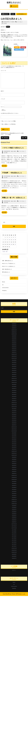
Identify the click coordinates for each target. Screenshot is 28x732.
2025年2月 (14, 350)
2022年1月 (14, 424)
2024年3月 (14, 372)
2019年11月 (14, 477)
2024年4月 (14, 370)
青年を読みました (6, 272)
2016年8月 (14, 556)
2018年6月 (14, 511)
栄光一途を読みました (7, 269)
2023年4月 (14, 394)
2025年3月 (14, 348)
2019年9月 (14, 481)
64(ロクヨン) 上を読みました (8, 266)
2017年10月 (14, 528)
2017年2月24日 (7, 176)
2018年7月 (14, 509)
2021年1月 (14, 449)
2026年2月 (14, 325)
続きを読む (4, 166)
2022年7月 (14, 412)
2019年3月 (14, 493)
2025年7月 (14, 340)
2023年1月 (14, 400)
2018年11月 (14, 501)
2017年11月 (14, 525)
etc (3, 284)
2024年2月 (14, 374)
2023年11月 (14, 380)
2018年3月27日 (7, 151)
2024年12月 (14, 354)
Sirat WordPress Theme (9, 594)
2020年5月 (14, 465)
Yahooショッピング (19, 49)
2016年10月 (14, 552)
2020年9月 (14, 457)
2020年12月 (14, 451)
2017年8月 (14, 532)
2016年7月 (14, 558)
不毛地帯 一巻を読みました (12, 173)
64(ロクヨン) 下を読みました (8, 263)
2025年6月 (14, 342)
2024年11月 (14, 356)
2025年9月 (14, 336)
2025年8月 (14, 338)
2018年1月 (14, 521)
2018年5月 (14, 513)
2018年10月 (14, 503)
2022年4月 (14, 418)
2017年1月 (14, 546)
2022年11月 (14, 404)
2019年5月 (14, 489)
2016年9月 (14, 554)
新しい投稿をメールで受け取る (9, 124)
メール (3, 98)
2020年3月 (14, 469)
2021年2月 (14, 447)
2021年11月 (14, 428)
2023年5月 (14, 392)
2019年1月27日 (6, 21)
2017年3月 (14, 542)
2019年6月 (14, 487)
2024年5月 (14, 368)
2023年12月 (14, 378)
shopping (4, 290)
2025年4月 (14, 346)
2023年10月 (14, 382)
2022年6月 (14, 414)
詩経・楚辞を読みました (7, 260)
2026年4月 (14, 323)
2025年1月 (14, 352)
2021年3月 (14, 445)
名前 (2, 91)
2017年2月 (14, 544)
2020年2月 (14, 471)
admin (13, 21)
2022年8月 (14, 410)
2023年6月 (14, 390)
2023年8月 (14, 386)
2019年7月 (14, 485)
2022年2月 (14, 422)
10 (9, 239)
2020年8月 (14, 459)
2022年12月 (14, 402)
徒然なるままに (14, 2)
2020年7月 (14, 461)
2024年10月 (14, 358)
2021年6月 (14, 439)
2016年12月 (14, 548)
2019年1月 (14, 497)
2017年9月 (14, 530)
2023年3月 (14, 396)
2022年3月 (14, 420)
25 (11, 244)
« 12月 (3, 251)
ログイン (14, 570)
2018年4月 (14, 515)
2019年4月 (14, 491)
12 (13, 239)
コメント (3, 70)
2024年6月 (14, 366)
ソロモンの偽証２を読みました (13, 148)
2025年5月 (14, 344)
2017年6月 (14, 536)
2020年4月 (14, 467)
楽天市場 (23, 47)
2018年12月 (14, 499)
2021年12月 (14, 426)
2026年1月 (14, 327)
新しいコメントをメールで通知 (9, 121)
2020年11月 (14, 453)
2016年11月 (14, 550)
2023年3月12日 (7, 201)
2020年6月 (14, 463)
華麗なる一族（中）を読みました (13, 197)
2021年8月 (14, 435)
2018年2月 (14, 519)
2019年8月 (14, 483)
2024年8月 (14, 362)
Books (12, 14)
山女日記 (15, 44)
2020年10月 (14, 455)
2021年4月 (14, 443)
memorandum (5, 287)
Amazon (16, 47)
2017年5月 (14, 538)
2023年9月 (14, 384)
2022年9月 (14, 408)
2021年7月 (14, 437)
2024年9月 (14, 360)
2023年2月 (14, 398)
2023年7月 (14, 388)
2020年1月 (14, 473)
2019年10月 (14, 479)
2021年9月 (14, 433)
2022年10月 (14, 406)
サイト (2, 106)
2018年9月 (14, 505)
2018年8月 (14, 507)
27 (15, 244)
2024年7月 (14, 364)
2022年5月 (14, 416)
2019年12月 (14, 475)
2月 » (7, 251)
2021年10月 (14, 431)
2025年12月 (14, 329)
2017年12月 (14, 523)
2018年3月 (14, 517)
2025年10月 (14, 334)
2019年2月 (14, 495)
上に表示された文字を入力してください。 (10, 113)
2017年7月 (14, 534)
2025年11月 (14, 331)
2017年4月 (14, 540)
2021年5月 (14, 441)
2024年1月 (14, 376)
